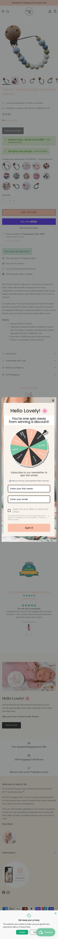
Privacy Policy (24, 927)
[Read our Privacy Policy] (48, 516)
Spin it (29, 528)
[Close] (55, 912)
